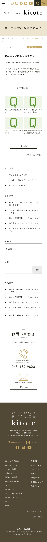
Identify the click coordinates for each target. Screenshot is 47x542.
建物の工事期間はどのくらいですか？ (24, 218)
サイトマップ (36, 514)
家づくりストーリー (13, 489)
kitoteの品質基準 (12, 461)
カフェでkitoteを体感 (13, 493)
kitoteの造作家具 (12, 481)
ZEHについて (10, 509)
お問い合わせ (23, 387)
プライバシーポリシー (33, 511)
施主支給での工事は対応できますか (23, 223)
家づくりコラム (11, 497)
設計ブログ (35, 474)
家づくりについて (18, 185)
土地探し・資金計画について (22, 180)
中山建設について (18, 175)
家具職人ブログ (37, 482)
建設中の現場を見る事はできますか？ (24, 315)
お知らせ (8, 473)
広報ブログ (35, 486)
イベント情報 (10, 469)
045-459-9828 (23, 366)
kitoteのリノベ (11, 465)
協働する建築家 (11, 477)
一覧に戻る (23, 146)
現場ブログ (35, 478)
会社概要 (34, 461)
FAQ (7, 501)
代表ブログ (35, 469)
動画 (7, 505)
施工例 (8, 485)
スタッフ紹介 (36, 465)
